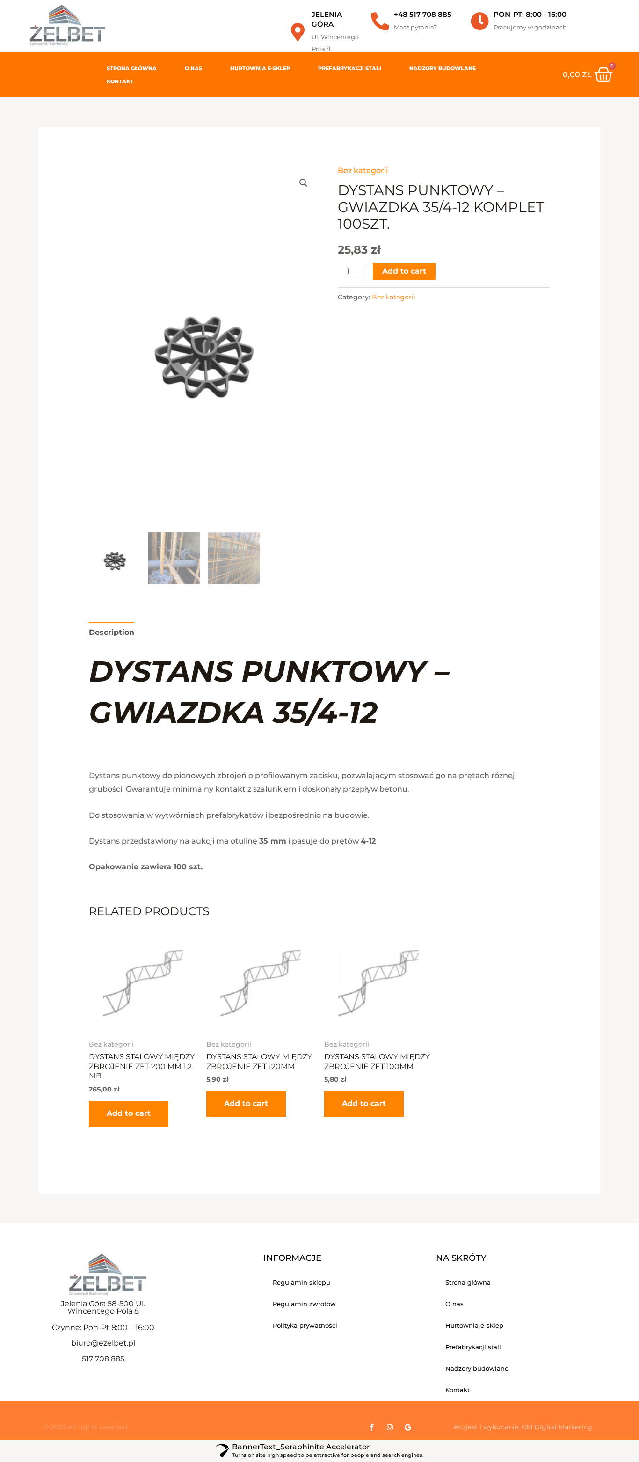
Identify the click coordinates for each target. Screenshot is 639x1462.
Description (111, 632)
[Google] (408, 1427)
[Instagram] (389, 1427)
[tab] (111, 632)
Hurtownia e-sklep (260, 68)
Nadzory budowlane (442, 68)
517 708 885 (103, 1358)
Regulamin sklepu (301, 1282)
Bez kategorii (363, 170)
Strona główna (132, 68)
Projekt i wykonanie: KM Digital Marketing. (524, 1427)
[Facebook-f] (371, 1427)
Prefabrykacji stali (349, 68)
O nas (193, 68)
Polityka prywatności (305, 1325)
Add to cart (404, 271)
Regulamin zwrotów (304, 1304)
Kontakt (120, 81)
